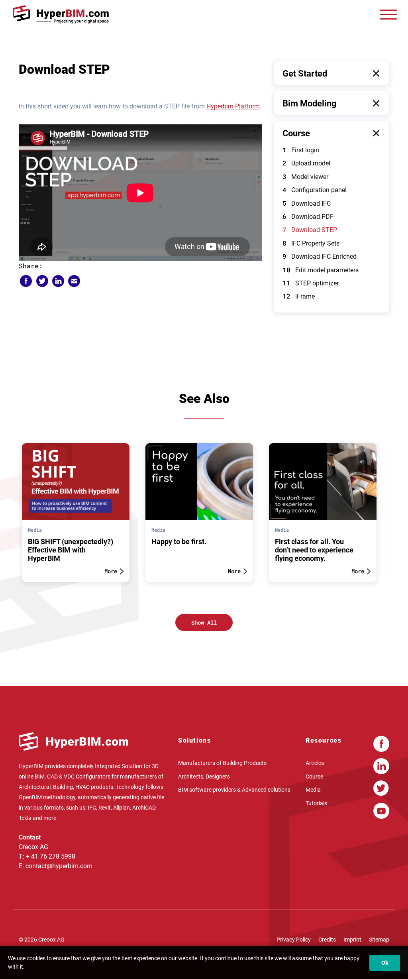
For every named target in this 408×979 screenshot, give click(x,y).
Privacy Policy (294, 939)
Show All (204, 622)
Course (296, 133)
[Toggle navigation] (388, 15)
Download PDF (307, 216)
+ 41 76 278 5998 (50, 856)
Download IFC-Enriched (319, 256)
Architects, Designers (204, 776)
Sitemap (379, 939)
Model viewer (305, 177)
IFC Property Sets (310, 243)
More (110, 571)
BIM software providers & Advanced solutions (234, 789)
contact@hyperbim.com (59, 866)
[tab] (331, 73)
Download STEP (309, 230)
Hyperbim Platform (233, 106)
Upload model (306, 163)
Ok (384, 962)
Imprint (352, 939)
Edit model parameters (320, 270)
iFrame (298, 296)
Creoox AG (51, 939)
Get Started (304, 74)
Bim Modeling (309, 103)
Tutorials (316, 803)
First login (300, 150)
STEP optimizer (310, 283)
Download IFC (306, 203)
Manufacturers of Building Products (222, 763)
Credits (327, 939)
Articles (315, 763)
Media (313, 789)
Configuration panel (314, 190)
